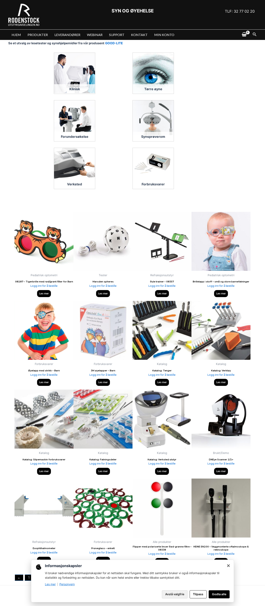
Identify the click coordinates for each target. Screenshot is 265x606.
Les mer (44, 293)
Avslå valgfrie (174, 594)
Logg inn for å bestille (44, 285)
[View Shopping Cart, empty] (244, 35)
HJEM (16, 35)
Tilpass (198, 594)
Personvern (67, 584)
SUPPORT (116, 35)
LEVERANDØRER (67, 35)
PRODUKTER (38, 35)
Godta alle (219, 594)
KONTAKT (139, 35)
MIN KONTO (164, 35)
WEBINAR (94, 35)
